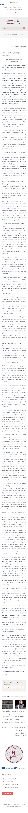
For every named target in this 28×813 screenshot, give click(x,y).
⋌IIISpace (19, 806)
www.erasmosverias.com (11, 787)
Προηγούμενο (15, 46)
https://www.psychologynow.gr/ (15, 671)
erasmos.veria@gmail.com (12, 784)
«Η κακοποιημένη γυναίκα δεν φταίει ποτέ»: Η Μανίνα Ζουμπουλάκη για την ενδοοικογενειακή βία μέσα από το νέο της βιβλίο (7, 722)
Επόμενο (22, 46)
